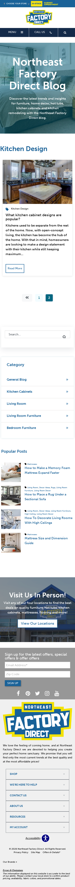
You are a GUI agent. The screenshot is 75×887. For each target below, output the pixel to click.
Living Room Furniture (24, 416)
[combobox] (37, 334)
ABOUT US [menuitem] (16, 806)
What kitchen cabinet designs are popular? (34, 217)
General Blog (17, 379)
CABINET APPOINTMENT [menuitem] (51, 4)
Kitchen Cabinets (19, 391)
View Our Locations (37, 623)
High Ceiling (30, 514)
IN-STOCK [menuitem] (36, 3)
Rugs (53, 487)
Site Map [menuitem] (35, 852)
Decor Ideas (44, 487)
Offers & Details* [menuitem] (51, 852)
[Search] (64, 337)
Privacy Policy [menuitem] (21, 852)
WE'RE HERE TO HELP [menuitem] (23, 784)
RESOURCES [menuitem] (17, 816)
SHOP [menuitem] (13, 774)
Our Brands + (10, 862)
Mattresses (32, 464)
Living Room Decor (42, 490)
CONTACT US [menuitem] (18, 795)
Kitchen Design (19, 208)
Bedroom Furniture (21, 428)
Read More (15, 268)
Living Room (16, 404)
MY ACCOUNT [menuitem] (19, 827)
